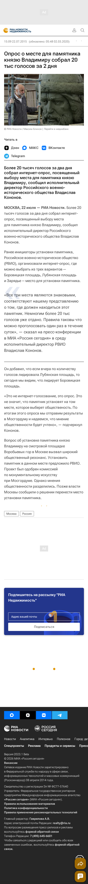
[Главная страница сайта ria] (4, 30)
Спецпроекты (14, 746)
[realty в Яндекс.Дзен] (28, 715)
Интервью (45, 739)
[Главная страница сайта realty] (24, 30)
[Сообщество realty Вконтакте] (44, 715)
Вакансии (10, 762)
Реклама (34, 746)
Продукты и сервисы (60, 746)
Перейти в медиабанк (56, 129)
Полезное (63, 739)
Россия (27, 513)
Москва (11, 513)
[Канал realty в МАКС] (12, 715)
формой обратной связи (42, 831)
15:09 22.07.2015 (15, 41)
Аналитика (27, 739)
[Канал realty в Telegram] (60, 715)
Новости (10, 739)
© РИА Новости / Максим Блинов (23, 129)
